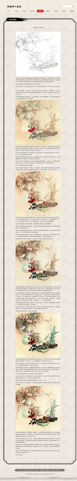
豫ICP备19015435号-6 (50, 474)
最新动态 (48, 11)
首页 (8, 11)
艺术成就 (24, 11)
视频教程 (72, 11)
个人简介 (16, 11)
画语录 (64, 11)
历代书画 (56, 11)
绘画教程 (40, 11)
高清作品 (32, 11)
